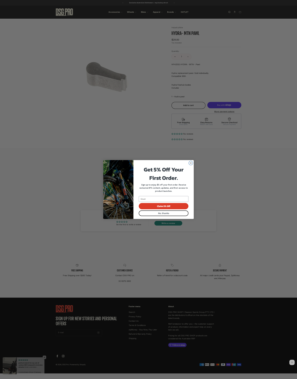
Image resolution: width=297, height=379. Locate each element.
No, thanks (163, 213)
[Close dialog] (191, 163)
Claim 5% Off (163, 206)
